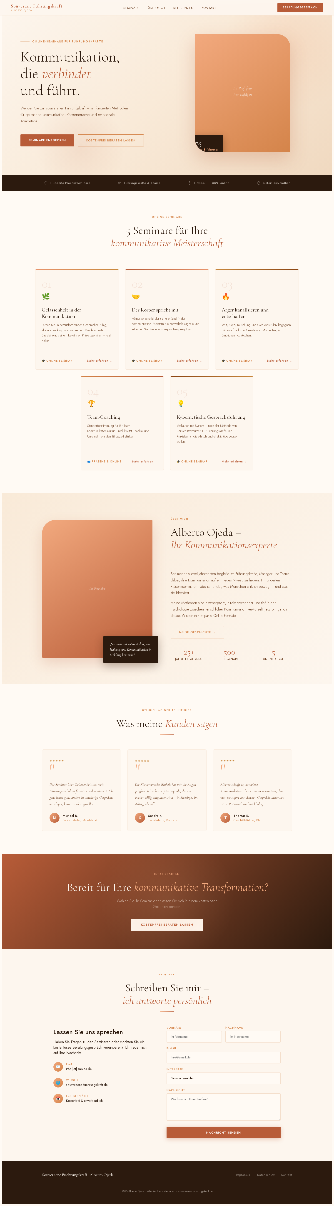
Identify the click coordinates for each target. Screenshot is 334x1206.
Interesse (175, 1069)
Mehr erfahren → (99, 361)
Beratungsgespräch (300, 7)
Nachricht (176, 1090)
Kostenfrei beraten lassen (111, 140)
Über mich (156, 8)
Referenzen (183, 8)
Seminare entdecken (47, 140)
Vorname (174, 1027)
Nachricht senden (223, 1132)
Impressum (243, 1175)
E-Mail (172, 1048)
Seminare (131, 8)
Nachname (234, 1027)
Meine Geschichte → (197, 632)
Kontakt (209, 8)
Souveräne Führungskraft (36, 7)
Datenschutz (266, 1175)
